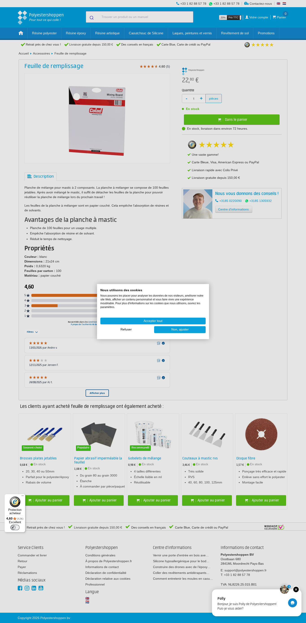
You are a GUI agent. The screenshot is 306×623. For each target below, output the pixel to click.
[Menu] (22, 496)
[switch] (15, 527)
